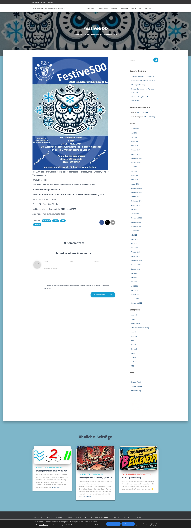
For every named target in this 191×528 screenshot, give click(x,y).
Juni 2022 (134, 277)
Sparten (123, 8)
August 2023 (135, 231)
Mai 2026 (134, 137)
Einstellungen (43, 525)
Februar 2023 (135, 252)
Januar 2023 (135, 256)
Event (56, 220)
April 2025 (134, 175)
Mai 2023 (134, 243)
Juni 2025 (134, 167)
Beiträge (50, 2)
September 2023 (136, 226)
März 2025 (134, 180)
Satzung (49, 517)
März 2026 (134, 145)
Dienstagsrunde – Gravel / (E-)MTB (143, 80)
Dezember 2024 (136, 188)
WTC (133, 8)
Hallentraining (145, 8)
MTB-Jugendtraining (138, 85)
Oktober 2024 (135, 197)
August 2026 (135, 129)
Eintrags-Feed (136, 382)
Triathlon (134, 362)
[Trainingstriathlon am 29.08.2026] (52, 455)
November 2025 (136, 163)
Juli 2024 (134, 209)
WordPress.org (136, 391)
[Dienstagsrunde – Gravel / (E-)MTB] (95, 458)
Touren (133, 353)
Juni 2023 (134, 239)
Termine (114, 8)
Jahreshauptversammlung (140, 328)
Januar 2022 (135, 299)
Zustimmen (113, 524)
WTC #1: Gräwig (142, 112)
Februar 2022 (135, 294)
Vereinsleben (103, 8)
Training (37, 224)
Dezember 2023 (136, 218)
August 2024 (135, 205)
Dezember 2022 (136, 260)
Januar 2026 (135, 154)
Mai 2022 (134, 282)
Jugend (133, 332)
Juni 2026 (134, 133)
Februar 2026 (135, 150)
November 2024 (136, 192)
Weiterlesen (56, 487)
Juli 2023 (134, 235)
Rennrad (134, 349)
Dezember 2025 (136, 158)
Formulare (43, 2)
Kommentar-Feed (137, 386)
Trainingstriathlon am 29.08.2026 (142, 76)
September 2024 (136, 201)
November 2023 (136, 222)
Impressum (38, 517)
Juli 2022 (134, 273)
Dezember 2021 (136, 303)
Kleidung (134, 336)
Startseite (90, 8)
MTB (63, 220)
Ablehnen (128, 524)
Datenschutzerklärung (99, 517)
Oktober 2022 (135, 269)
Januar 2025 (135, 184)
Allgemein (46, 220)
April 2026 (134, 141)
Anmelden (35, 2)
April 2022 (134, 286)
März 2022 (134, 290)
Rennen (133, 345)
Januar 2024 (135, 214)
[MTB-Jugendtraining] (138, 458)
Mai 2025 (134, 171)
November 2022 (136, 265)
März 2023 (134, 248)
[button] (127, 8)
